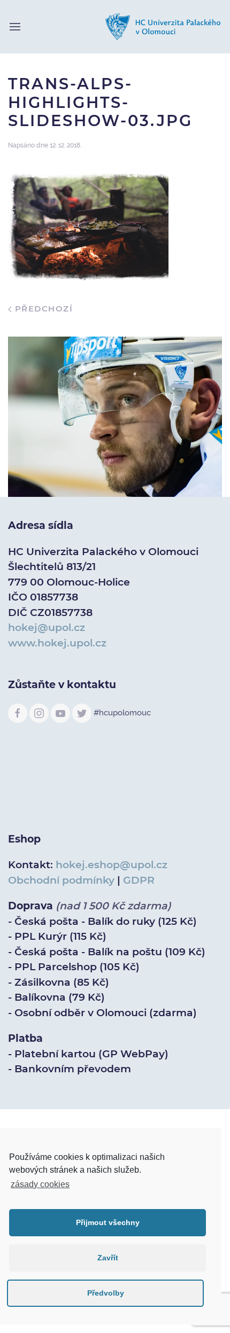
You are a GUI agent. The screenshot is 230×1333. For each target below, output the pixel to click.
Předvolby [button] (105, 1293)
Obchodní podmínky (61, 880)
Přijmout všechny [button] (108, 1222)
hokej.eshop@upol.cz (111, 865)
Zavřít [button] (107, 1257)
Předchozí (42, 308)
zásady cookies (40, 1184)
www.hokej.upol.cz (57, 643)
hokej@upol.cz (46, 627)
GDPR (139, 880)
